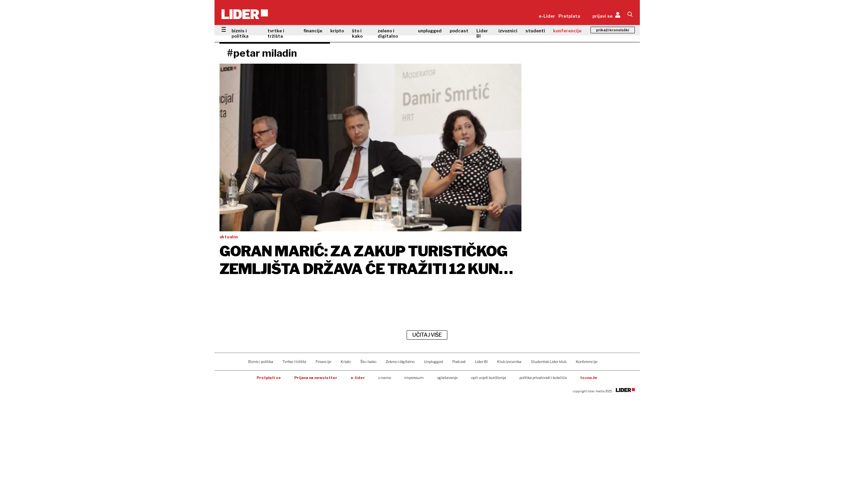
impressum (414, 377)
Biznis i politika (260, 361)
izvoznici (507, 30)
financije (313, 30)
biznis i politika (240, 33)
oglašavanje (447, 377)
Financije (323, 361)
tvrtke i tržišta (276, 33)
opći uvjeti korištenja (488, 377)
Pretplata (569, 16)
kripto (337, 30)
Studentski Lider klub (548, 361)
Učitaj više (427, 335)
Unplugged (433, 361)
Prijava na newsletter (315, 377)
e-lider (358, 377)
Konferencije (586, 361)
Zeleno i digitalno (400, 361)
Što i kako (368, 361)
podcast (459, 30)
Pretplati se (269, 377)
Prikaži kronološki (612, 30)
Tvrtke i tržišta (294, 361)
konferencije (567, 30)
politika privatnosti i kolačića (543, 377)
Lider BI (482, 33)
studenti (535, 30)
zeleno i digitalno (388, 33)
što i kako (357, 33)
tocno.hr (588, 377)
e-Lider (547, 16)
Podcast (459, 361)
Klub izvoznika (509, 361)
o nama (384, 377)
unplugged (430, 30)
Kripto (346, 361)
